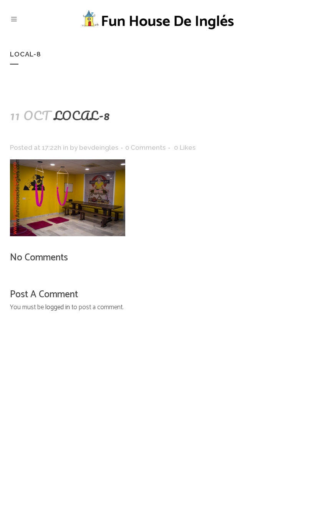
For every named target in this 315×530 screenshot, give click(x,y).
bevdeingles (98, 147)
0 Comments (145, 147)
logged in (57, 307)
